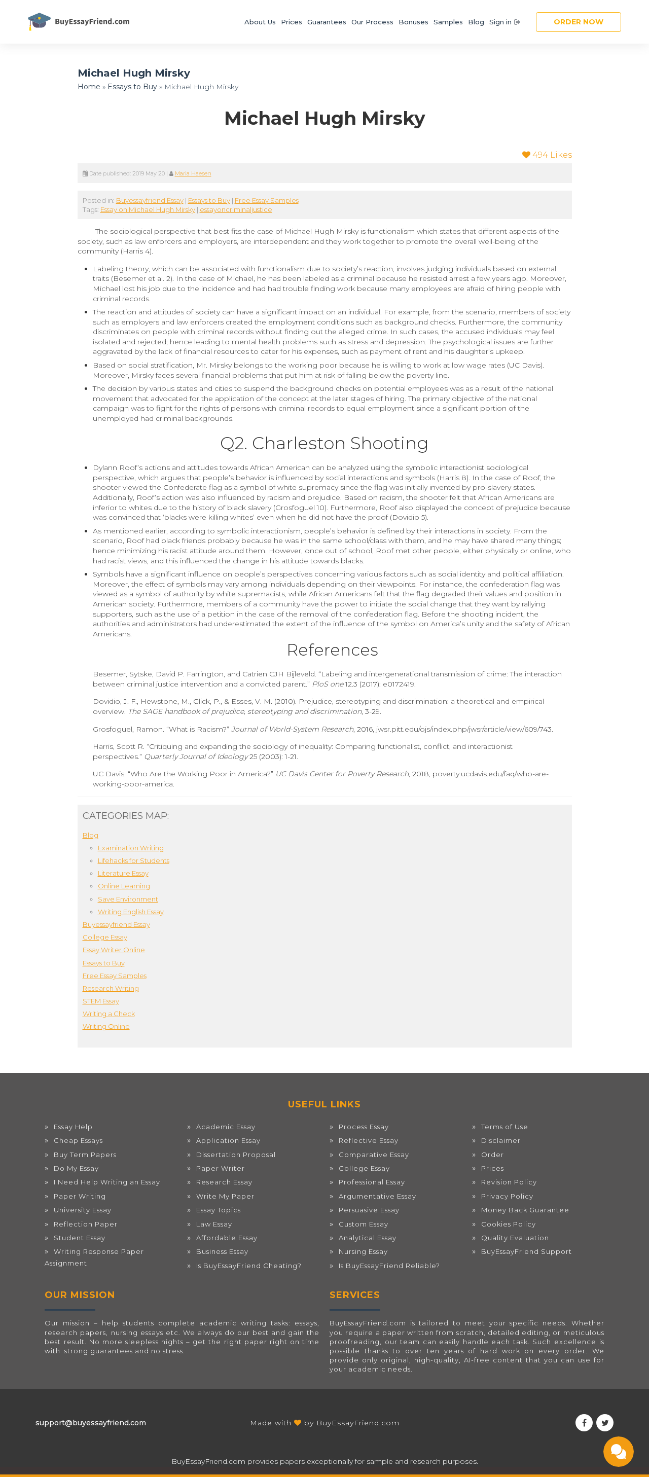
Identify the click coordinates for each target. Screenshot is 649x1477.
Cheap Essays (78, 1140)
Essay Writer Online (114, 950)
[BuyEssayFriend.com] (78, 22)
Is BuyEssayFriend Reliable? (389, 1266)
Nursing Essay (363, 1251)
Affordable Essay (227, 1238)
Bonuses (413, 22)
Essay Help (73, 1127)
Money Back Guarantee (525, 1210)
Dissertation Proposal (236, 1154)
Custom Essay (363, 1224)
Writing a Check (109, 1014)
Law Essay (214, 1224)
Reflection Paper (86, 1224)
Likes (552, 155)
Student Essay (79, 1238)
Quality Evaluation (515, 1238)
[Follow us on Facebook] (584, 1422)
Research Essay (224, 1182)
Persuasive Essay (369, 1210)
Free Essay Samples (267, 200)
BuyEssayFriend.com (358, 1422)
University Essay (83, 1210)
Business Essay (222, 1251)
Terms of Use (504, 1127)
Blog (476, 22)
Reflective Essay (369, 1140)
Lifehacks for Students (133, 860)
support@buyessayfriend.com (90, 1422)
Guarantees (326, 22)
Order (492, 1154)
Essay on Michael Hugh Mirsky (147, 209)
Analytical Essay (367, 1238)
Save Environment (128, 899)
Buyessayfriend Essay (150, 200)
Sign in (500, 22)
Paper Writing (80, 1196)
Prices (291, 22)
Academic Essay (226, 1127)
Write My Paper (225, 1196)
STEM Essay (101, 1001)
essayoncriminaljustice (236, 209)
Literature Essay (123, 873)
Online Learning (124, 886)
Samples (448, 22)
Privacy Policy (507, 1196)
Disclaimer (501, 1140)
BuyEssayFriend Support (526, 1251)
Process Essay (364, 1127)
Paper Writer (220, 1168)
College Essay (105, 937)
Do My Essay (76, 1168)
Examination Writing (131, 848)
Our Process (372, 22)
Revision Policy (509, 1182)
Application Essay (228, 1140)
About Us (260, 22)
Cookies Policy (508, 1224)
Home (89, 86)
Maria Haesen (193, 173)
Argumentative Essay (377, 1196)
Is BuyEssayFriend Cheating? (249, 1266)
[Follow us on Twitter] (605, 1422)
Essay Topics (218, 1210)
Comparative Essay (374, 1154)
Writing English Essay (131, 912)
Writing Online (106, 1026)
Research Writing (111, 988)
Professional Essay (372, 1182)
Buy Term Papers (85, 1154)
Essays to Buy (132, 86)
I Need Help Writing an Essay (107, 1182)
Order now (578, 21)
